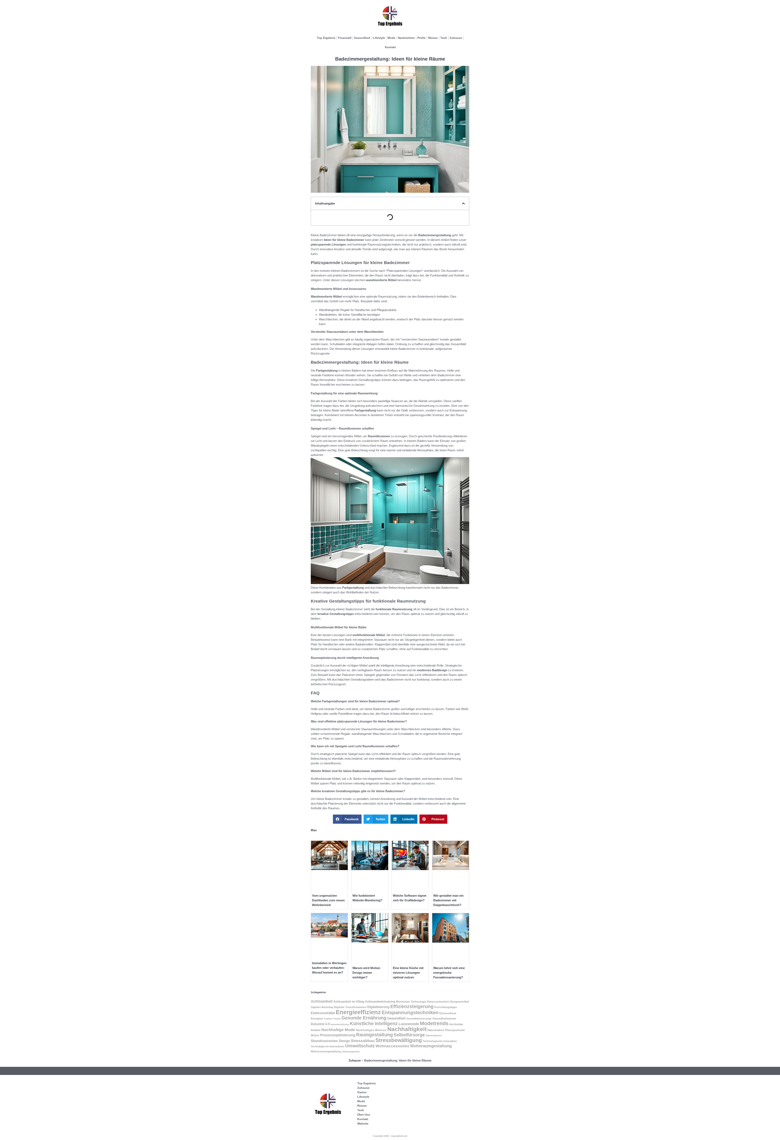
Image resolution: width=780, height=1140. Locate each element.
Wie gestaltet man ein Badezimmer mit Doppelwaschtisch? (448, 900)
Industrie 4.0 (320, 1024)
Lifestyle (379, 37)
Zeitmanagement (351, 1051)
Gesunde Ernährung (363, 1017)
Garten (362, 1092)
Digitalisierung (378, 1007)
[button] (463, 203)
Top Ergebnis (326, 37)
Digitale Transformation (350, 1007)
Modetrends (434, 1023)
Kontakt (390, 47)
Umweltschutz (360, 1045)
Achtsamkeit (322, 1001)
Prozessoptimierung (337, 1035)
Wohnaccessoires (392, 1046)
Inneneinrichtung (339, 1024)
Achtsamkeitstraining (380, 1001)
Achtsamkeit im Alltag (348, 1001)
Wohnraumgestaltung (431, 1045)
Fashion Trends (332, 1018)
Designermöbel (459, 1001)
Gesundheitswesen (444, 1018)
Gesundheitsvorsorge (419, 1018)
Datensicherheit (438, 1001)
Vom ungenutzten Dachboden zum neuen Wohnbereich (328, 900)
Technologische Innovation (440, 1041)
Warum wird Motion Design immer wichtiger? (366, 972)
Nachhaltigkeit (407, 1029)
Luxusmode (409, 1024)
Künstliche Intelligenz (374, 1023)
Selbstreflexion (434, 1035)
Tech (443, 37)
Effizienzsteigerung (411, 1006)
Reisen (433, 37)
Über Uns (363, 1114)
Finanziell (344, 37)
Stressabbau (363, 1041)
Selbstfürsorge (409, 1034)
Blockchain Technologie (411, 1001)
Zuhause (456, 37)
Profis (421, 37)
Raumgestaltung (374, 1034)
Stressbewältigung (398, 1040)
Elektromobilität (323, 1013)
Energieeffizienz (358, 1012)
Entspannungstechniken (410, 1012)
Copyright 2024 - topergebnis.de (390, 1136)
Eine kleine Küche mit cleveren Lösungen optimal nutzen (408, 972)
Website (362, 1123)
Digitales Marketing (322, 1007)
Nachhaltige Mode (338, 1030)
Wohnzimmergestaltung (326, 1051)
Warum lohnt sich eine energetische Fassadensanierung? (449, 972)
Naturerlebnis (435, 1030)
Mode (391, 37)
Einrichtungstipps (445, 1007)
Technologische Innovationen (327, 1046)
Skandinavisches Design (330, 1041)
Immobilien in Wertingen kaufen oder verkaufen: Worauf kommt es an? (329, 967)
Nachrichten (406, 37)
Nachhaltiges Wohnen (371, 1030)
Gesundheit (362, 37)
